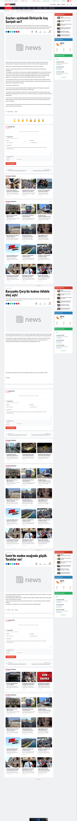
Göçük (8, 609)
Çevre (34, 8)
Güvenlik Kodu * (10, 156)
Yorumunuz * (9, 145)
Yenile (8, 159)
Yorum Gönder (11, 163)
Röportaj (45, 8)
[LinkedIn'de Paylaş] (14, 32)
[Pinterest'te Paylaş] (16, 32)
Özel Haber (39, 8)
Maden (16, 609)
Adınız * (8, 140)
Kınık (12, 609)
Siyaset (23, 8)
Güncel (14, 8)
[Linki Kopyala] (18, 32)
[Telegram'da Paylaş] (12, 32)
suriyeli (16, 111)
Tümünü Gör (63, 77)
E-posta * (32, 140)
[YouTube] (68, 1)
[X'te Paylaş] (8, 32)
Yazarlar (63, 4)
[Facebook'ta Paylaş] (6, 32)
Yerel (19, 8)
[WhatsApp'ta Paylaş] (10, 32)
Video (58, 4)
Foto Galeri (53, 4)
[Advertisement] (29, 371)
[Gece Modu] (71, 4)
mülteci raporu (10, 111)
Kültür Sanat (52, 8)
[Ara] (67, 4)
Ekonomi (29, 8)
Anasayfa (9, 8)
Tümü (50, 201)
